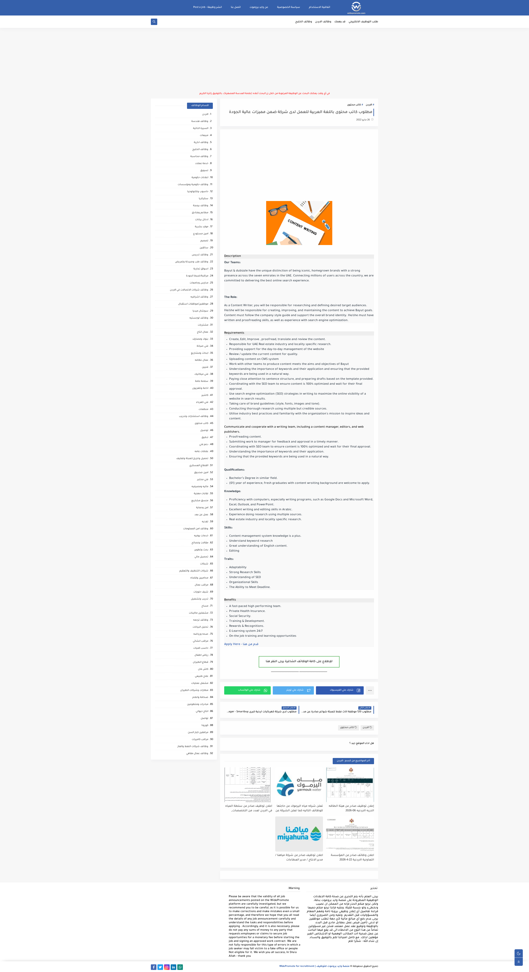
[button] (340, 690)
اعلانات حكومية (200, 177)
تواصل (204, 718)
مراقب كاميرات (200, 739)
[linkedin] (173, 967)
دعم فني (203, 444)
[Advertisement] (264, 60)
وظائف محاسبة (199, 156)
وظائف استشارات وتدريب (193, 416)
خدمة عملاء (201, 163)
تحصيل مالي (201, 557)
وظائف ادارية (201, 142)
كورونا (204, 725)
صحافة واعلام (200, 697)
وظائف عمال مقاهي (197, 753)
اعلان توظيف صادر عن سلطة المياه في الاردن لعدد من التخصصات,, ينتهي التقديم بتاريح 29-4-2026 (248, 809)
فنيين (205, 367)
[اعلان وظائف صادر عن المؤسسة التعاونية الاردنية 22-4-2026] (350, 834)
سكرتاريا (203, 198)
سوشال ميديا (200, 311)
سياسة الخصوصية (288, 7)
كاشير (204, 395)
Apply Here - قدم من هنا (241, 644)
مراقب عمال (201, 585)
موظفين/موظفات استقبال (193, 304)
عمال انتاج (202, 332)
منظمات (203, 409)
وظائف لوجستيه (198, 318)
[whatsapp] (180, 967)
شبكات (204, 564)
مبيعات (204, 135)
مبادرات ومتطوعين (197, 704)
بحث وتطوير (201, 550)
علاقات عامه (201, 451)
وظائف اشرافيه (199, 297)
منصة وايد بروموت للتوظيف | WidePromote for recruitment (314, 966)
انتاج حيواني (202, 711)
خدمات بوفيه (201, 536)
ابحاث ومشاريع (199, 353)
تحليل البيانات (200, 627)
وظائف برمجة (200, 206)
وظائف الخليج (303, 21)
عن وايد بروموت (259, 7)
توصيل (204, 430)
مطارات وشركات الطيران (194, 690)
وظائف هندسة (199, 121)
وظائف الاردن (323, 21)
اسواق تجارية (200, 269)
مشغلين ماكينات (198, 613)
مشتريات (203, 325)
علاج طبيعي (201, 676)
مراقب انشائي (200, 641)
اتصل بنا (236, 7)
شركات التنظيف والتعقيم (193, 571)
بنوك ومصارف (200, 339)
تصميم (204, 241)
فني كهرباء (202, 402)
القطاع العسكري (198, 465)
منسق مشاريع (199, 501)
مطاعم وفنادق (200, 213)
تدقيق (204, 437)
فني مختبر (202, 479)
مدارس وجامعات (199, 283)
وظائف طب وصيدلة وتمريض (191, 262)
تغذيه (205, 522)
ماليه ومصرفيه (200, 486)
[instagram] (167, 967)
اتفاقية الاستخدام (319, 7)
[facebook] (153, 967)
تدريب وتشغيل (199, 599)
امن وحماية (202, 508)
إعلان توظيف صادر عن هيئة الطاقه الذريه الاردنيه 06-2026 (351, 809)
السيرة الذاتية (200, 128)
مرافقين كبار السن (198, 732)
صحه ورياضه (200, 634)
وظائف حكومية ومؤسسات (193, 184)
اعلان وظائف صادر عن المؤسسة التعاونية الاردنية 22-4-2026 (352, 858)
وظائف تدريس (200, 255)
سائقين (204, 248)
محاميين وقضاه (199, 578)
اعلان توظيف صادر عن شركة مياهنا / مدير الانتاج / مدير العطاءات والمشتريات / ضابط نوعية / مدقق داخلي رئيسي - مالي (299, 858)
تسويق (204, 170)
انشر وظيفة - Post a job (207, 7)
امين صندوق (201, 472)
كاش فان (203, 669)
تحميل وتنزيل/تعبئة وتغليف (192, 458)
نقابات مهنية (201, 494)
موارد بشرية (201, 227)
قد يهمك (340, 21)
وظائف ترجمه (200, 620)
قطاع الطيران (200, 662)
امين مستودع (200, 234)
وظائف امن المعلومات (195, 529)
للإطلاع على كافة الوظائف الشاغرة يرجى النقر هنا (299, 661)
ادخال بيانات (201, 220)
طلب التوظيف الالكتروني (363, 21)
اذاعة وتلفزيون (200, 388)
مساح (204, 606)
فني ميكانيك (201, 374)
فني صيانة (202, 346)
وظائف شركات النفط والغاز (193, 746)
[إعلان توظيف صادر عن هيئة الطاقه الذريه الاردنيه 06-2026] (350, 784)
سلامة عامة (201, 381)
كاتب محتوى (354, 105)
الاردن (369, 105)
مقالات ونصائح (200, 543)
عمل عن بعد (201, 515)
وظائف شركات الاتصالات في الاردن (189, 290)
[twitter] (160, 967)
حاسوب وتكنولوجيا (197, 191)
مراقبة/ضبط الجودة (197, 276)
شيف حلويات (200, 592)
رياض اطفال (201, 655)
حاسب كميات (200, 648)
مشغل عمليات (199, 683)
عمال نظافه (201, 360)
